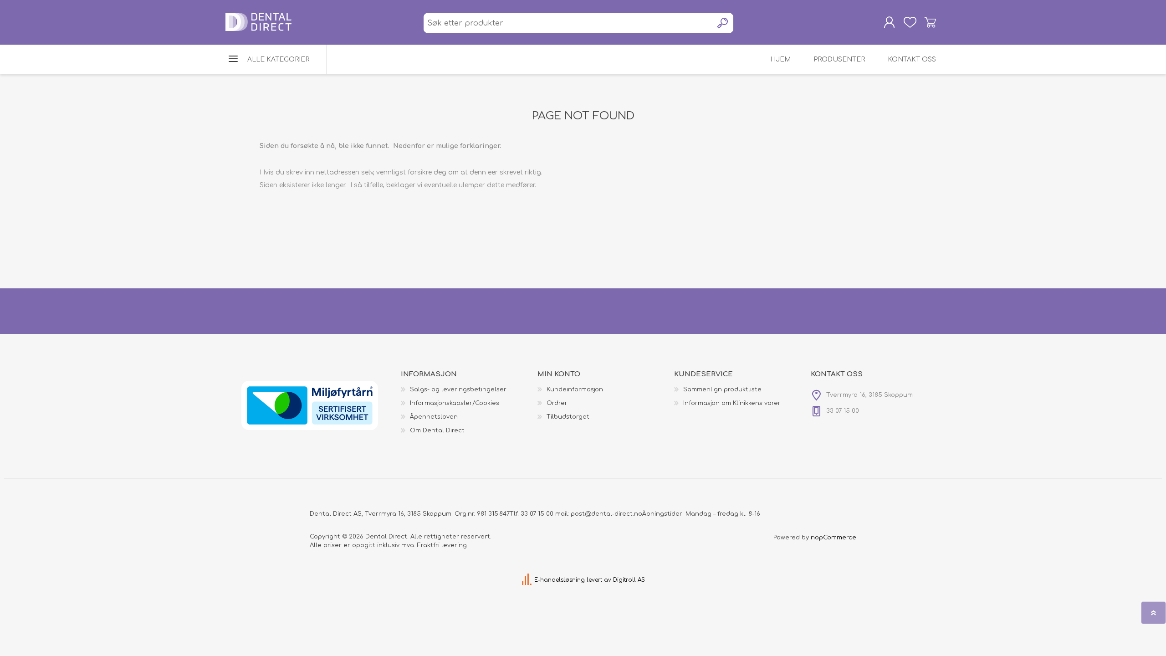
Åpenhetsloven (434, 417)
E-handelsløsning (559, 580)
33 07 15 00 (537, 514)
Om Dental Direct (437, 430)
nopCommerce (833, 537)
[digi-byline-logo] (527, 580)
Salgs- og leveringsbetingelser (458, 389)
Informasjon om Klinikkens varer (732, 403)
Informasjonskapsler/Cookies (454, 403)
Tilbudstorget (568, 417)
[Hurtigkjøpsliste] (910, 22)
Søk (723, 23)
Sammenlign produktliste (722, 389)
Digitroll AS (629, 580)
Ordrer (557, 403)
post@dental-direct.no (606, 514)
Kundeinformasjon (575, 389)
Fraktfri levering (442, 545)
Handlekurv (930, 22)
